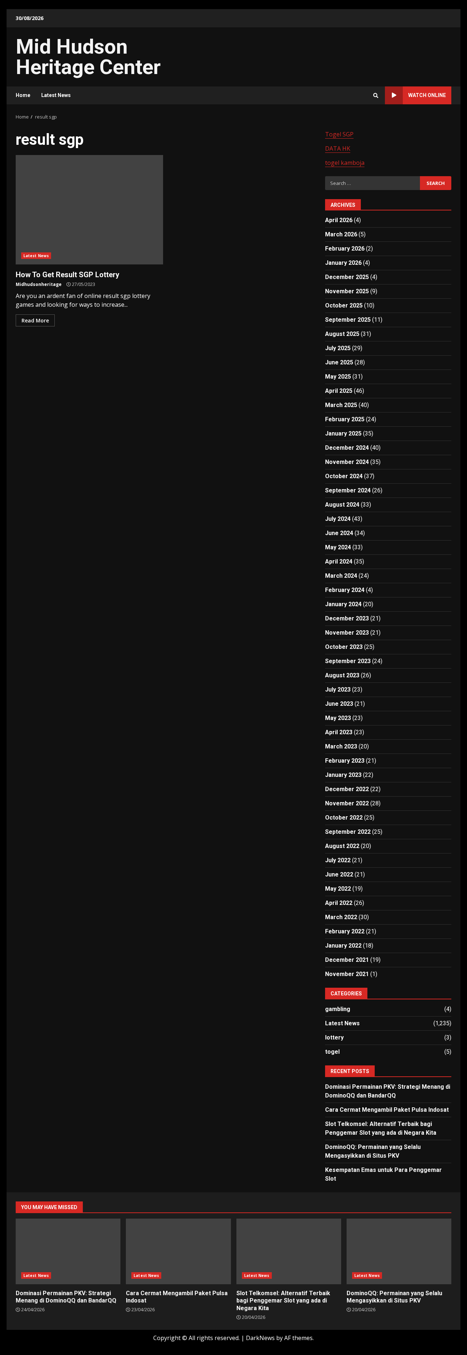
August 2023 (342, 675)
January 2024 (343, 604)
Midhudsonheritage (39, 284)
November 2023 (347, 632)
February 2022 (344, 931)
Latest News (56, 95)
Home (23, 95)
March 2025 (341, 405)
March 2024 (341, 575)
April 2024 (338, 561)
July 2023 (338, 689)
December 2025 (347, 277)
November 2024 (347, 461)
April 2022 (338, 902)
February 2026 (344, 248)
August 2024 (342, 504)
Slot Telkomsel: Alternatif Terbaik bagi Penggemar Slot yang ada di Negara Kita (288, 1251)
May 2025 (338, 376)
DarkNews (260, 1338)
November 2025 (347, 291)
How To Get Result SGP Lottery (89, 209)
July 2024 (338, 518)
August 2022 (342, 846)
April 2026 (338, 220)
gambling (337, 1009)
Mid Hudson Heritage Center (88, 57)
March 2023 (341, 746)
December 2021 (347, 959)
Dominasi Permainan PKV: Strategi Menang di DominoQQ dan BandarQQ (68, 1251)
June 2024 (339, 533)
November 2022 (347, 803)
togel (332, 1051)
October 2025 (344, 305)
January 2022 (343, 945)
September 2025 (348, 319)
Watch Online (427, 95)
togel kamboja (344, 163)
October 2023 (344, 646)
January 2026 (343, 262)
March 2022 (341, 917)
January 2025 (343, 433)
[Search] (375, 95)
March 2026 (341, 234)
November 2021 (347, 974)
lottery (334, 1037)
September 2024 (348, 490)
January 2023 (343, 774)
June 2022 (339, 874)
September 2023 (348, 661)
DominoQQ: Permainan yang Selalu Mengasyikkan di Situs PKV (399, 1251)
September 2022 (348, 831)
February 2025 (344, 419)
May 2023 (338, 718)
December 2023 (347, 618)
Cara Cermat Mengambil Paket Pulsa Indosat (387, 1109)
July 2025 (338, 348)
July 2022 (338, 860)
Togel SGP (339, 134)
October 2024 (344, 476)
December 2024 (347, 447)
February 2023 (344, 760)
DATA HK (337, 148)
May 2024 (338, 547)
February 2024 (344, 589)
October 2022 (344, 817)
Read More (35, 320)
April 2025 (338, 390)
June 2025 (339, 362)
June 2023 (339, 703)
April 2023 (338, 732)
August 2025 (342, 333)
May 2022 (338, 888)
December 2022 (347, 789)
